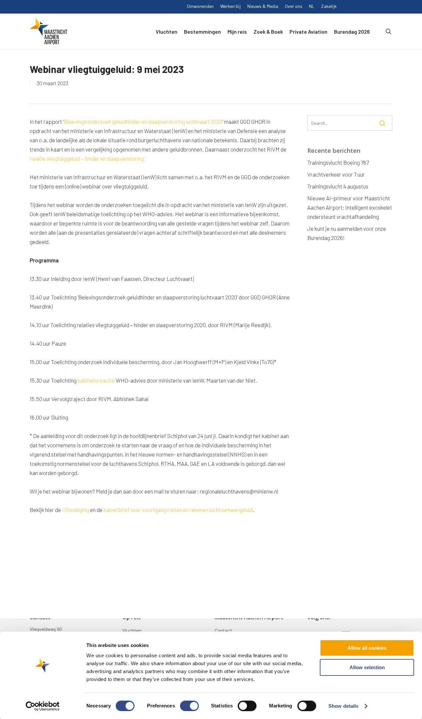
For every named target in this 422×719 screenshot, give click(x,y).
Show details (343, 706)
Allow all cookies (366, 648)
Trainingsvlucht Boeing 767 (338, 162)
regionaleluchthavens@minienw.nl (239, 491)
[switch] (189, 706)
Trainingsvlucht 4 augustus (337, 186)
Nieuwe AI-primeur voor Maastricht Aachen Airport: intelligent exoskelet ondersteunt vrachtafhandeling (349, 207)
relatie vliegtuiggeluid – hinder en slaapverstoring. (87, 158)
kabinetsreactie (96, 380)
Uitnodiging (75, 509)
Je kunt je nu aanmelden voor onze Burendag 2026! (346, 233)
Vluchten (131, 630)
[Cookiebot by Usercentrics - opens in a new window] (43, 706)
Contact (223, 630)
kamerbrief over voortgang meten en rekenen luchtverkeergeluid (178, 509)
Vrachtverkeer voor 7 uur (336, 174)
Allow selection (367, 667)
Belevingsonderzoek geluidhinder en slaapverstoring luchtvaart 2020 (143, 121)
